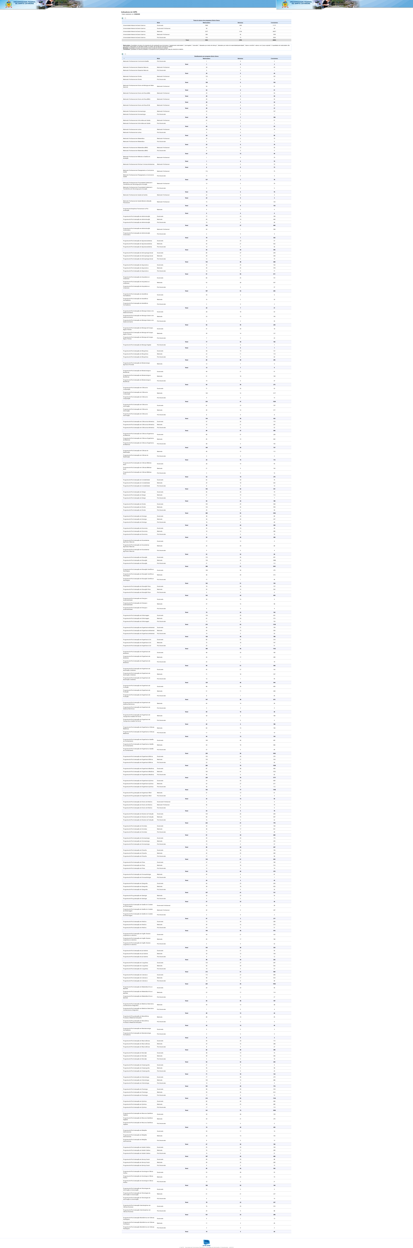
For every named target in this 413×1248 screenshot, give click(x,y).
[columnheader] (139, 58)
